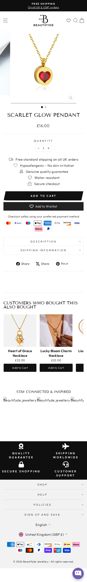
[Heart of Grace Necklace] (20, 330)
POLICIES (42, 504)
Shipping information (43, 250)
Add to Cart (20, 368)
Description (43, 241)
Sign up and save (42, 514)
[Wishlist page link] (69, 20)
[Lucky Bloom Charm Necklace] (56, 330)
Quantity (43, 140)
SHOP (42, 484)
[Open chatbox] (78, 573)
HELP (42, 494)
